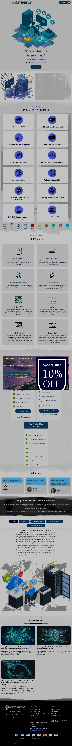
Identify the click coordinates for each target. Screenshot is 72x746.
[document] (36, 373)
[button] (68, 365)
